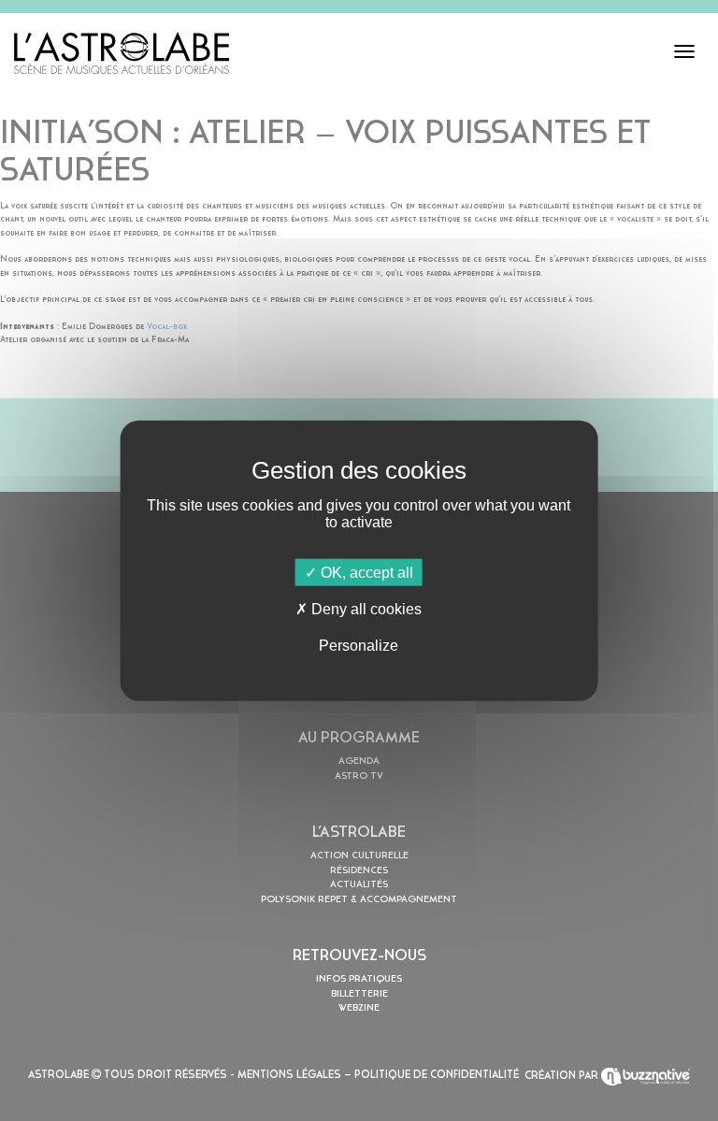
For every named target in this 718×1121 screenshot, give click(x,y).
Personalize (358, 646)
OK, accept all (365, 572)
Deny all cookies (365, 608)
